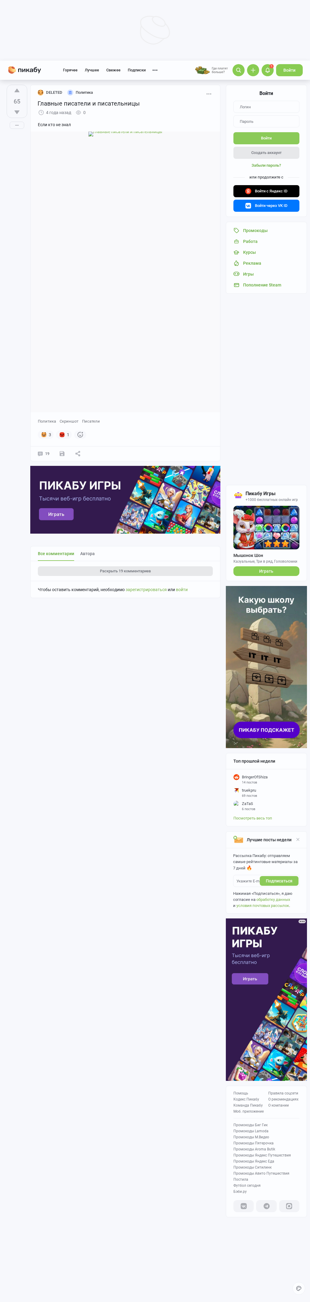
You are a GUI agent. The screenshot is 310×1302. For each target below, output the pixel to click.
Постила (240, 1179)
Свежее (113, 70)
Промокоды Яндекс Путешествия (262, 1155)
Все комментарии (56, 553)
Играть (266, 571)
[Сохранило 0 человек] (62, 454)
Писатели (91, 421)
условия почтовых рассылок (262, 905)
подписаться (279, 880)
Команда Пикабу (248, 1105)
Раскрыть (125, 571)
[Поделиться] (78, 454)
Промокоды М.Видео (251, 1137)
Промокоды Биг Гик (250, 1125)
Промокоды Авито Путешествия (261, 1173)
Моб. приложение (248, 1111)
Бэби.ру (240, 1191)
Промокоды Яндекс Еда (253, 1161)
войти (182, 589)
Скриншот (69, 421)
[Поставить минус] (17, 112)
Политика (47, 421)
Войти (289, 70)
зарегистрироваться (146, 589)
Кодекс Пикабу (246, 1099)
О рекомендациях (283, 1099)
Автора (87, 553)
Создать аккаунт (266, 152)
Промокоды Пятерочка (253, 1143)
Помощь (240, 1093)
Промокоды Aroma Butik (254, 1149)
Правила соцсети (283, 1093)
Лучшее (92, 70)
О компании (278, 1105)
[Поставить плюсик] (17, 90)
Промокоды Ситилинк (252, 1167)
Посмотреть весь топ (252, 818)
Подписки (137, 70)
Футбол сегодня (247, 1185)
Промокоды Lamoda (251, 1131)
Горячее (70, 70)
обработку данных (273, 899)
